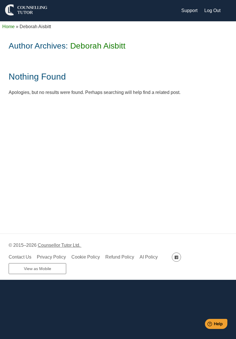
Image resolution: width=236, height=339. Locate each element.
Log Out (212, 10)
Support (189, 10)
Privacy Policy (51, 257)
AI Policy (149, 257)
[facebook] (176, 257)
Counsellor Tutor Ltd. (59, 245)
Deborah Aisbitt (97, 45)
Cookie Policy (85, 257)
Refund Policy (119, 257)
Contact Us (20, 257)
